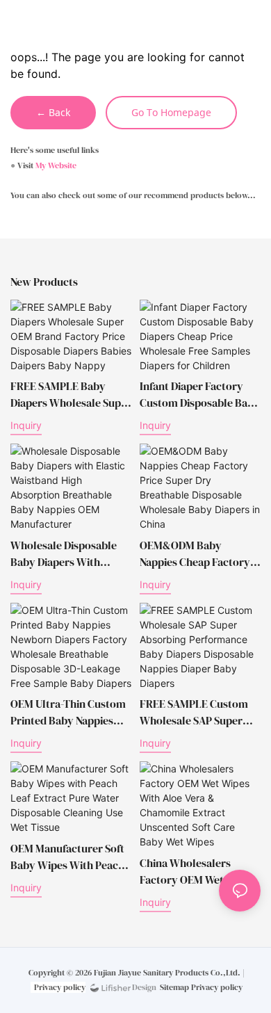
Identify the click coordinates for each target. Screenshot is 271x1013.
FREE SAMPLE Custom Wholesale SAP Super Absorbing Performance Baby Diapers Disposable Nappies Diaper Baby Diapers (199, 712)
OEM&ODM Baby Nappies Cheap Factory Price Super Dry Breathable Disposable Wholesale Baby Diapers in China (198, 553)
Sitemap (174, 987)
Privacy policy (59, 987)
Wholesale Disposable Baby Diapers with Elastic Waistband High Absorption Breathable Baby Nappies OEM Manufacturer (66, 553)
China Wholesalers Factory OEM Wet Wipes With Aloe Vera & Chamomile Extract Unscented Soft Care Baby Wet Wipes (198, 871)
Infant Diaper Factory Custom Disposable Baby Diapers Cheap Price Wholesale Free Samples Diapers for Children (200, 394)
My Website (55, 165)
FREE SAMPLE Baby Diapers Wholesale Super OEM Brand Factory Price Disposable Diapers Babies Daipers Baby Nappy (70, 394)
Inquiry (26, 425)
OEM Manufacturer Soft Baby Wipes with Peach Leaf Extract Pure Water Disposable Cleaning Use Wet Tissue (68, 857)
